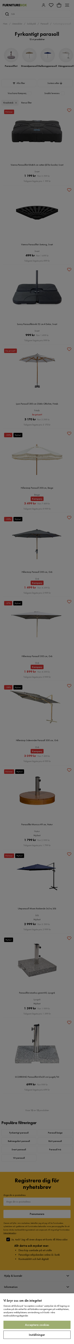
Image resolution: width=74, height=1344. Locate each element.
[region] (37, 1318)
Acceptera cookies (37, 1325)
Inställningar (37, 1335)
